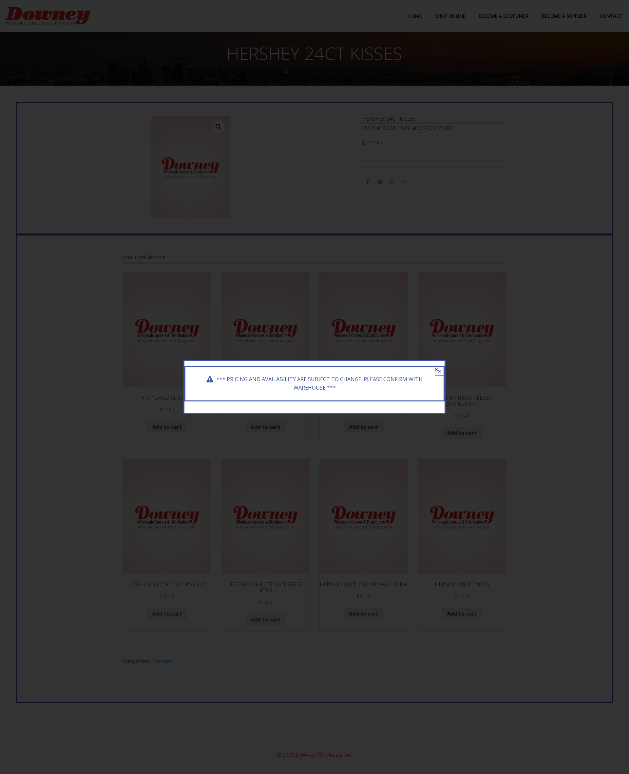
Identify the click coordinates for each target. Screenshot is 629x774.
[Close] (436, 369)
